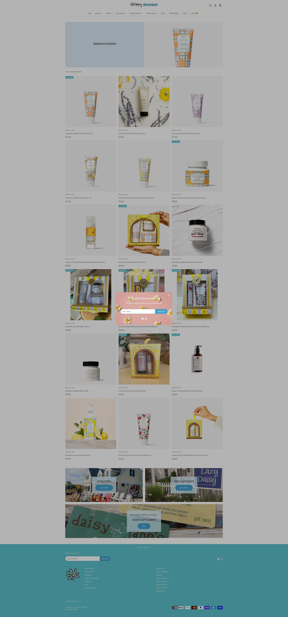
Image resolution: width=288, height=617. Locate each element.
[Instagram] (146, 318)
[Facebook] (143, 318)
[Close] (168, 295)
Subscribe (161, 311)
